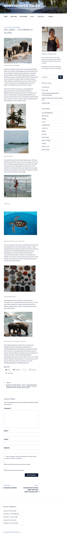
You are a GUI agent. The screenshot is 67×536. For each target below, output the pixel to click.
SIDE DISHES (45, 137)
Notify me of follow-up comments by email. (17, 464)
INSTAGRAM (23, 16)
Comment (7, 408)
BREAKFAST (45, 116)
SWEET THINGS (46, 140)
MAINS (44, 131)
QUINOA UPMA (46, 103)
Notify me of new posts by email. (14, 470)
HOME (5, 16)
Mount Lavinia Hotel (13, 386)
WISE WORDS (46, 149)
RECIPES (44, 134)
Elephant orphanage (13, 384)
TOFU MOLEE (45, 87)
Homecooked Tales (22, 6)
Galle (24, 384)
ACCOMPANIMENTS (47, 113)
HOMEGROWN (46, 125)
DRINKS (44, 119)
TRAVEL (50, 16)
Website (7, 448)
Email (6, 439)
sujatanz (16, 27)
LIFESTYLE (41, 16)
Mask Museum (31, 384)
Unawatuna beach (23, 387)
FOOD (32, 16)
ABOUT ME (14, 16)
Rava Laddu (45, 90)
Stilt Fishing (26, 386)
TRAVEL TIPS (45, 146)
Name (6, 431)
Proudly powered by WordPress (12, 532)
